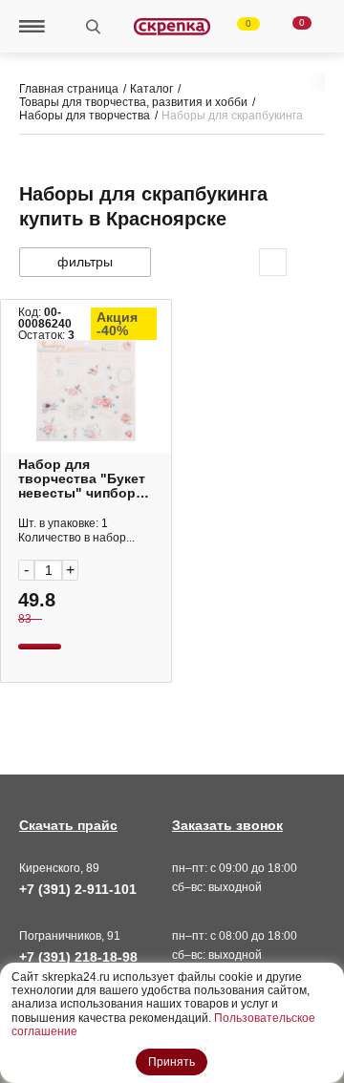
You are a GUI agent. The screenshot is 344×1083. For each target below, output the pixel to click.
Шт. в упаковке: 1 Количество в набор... (76, 530)
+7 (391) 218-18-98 (78, 957)
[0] (237, 26)
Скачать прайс (68, 825)
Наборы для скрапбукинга (232, 115)
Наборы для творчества (84, 115)
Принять (171, 1062)
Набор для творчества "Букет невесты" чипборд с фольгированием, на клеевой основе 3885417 (85, 478)
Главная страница (68, 89)
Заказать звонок (227, 825)
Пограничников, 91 (69, 936)
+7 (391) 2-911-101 (78, 889)
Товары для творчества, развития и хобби (133, 102)
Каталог (151, 89)
